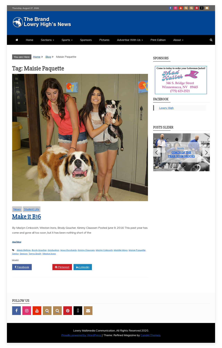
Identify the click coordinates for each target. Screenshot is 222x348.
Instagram (175, 8)
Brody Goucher (39, 250)
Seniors (24, 253)
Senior (15, 253)
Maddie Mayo (121, 250)
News (17, 209)
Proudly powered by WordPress (81, 335)
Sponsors (86, 40)
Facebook (170, 8)
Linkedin (83, 267)
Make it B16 (26, 216)
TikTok (201, 8)
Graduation (53, 250)
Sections (46, 40)
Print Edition (158, 40)
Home (29, 40)
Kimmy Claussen (86, 250)
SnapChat (186, 8)
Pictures (104, 40)
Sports (66, 40)
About (177, 40)
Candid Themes (150, 335)
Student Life (31, 209)
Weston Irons (49, 253)
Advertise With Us (128, 40)
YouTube (181, 8)
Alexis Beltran (24, 250)
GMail (207, 8)
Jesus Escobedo (68, 250)
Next (206, 152)
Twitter (43, 267)
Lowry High (166, 108)
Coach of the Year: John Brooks (181, 154)
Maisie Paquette (137, 250)
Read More (16, 242)
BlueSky (191, 8)
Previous (157, 152)
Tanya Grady (35, 253)
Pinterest (197, 8)
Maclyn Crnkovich (104, 250)
